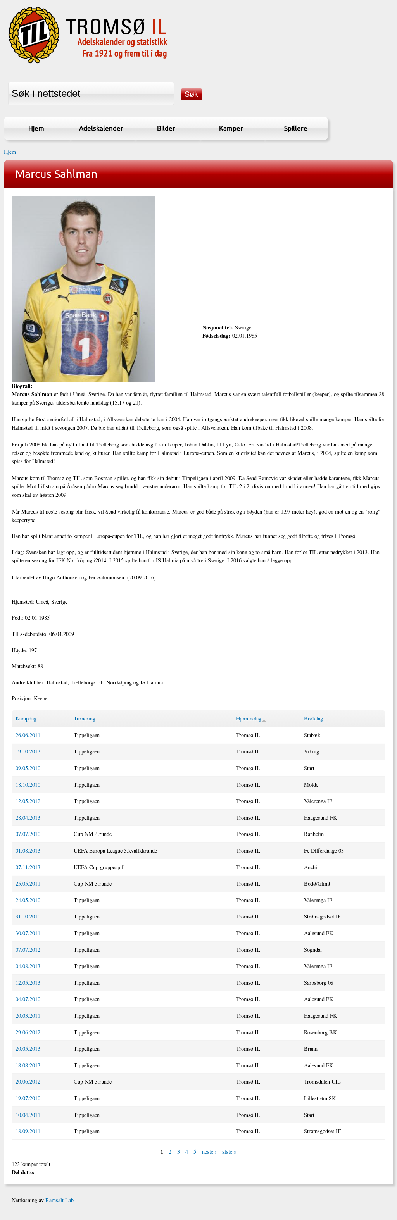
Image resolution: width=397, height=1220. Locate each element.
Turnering (84, 718)
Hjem (36, 128)
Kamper (231, 128)
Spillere (295, 128)
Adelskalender (101, 128)
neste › (209, 1151)
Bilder (166, 128)
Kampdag (26, 718)
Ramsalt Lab (59, 1200)
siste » (229, 1151)
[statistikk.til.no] (88, 63)
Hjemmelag (248, 718)
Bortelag (313, 718)
